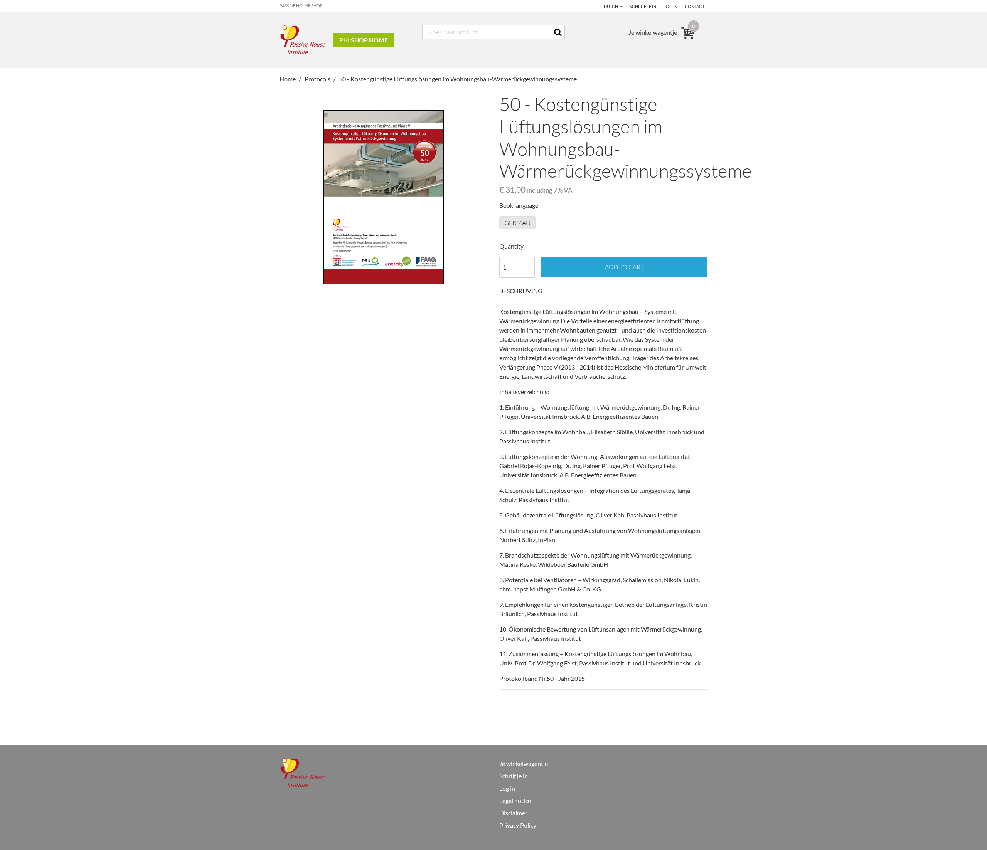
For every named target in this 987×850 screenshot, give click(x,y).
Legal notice (515, 800)
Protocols (317, 78)
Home (288, 78)
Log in (670, 6)
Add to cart (624, 267)
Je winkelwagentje (523, 763)
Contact (694, 6)
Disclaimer (513, 812)
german (517, 223)
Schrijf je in (643, 6)
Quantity (511, 246)
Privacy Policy (517, 825)
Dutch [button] (611, 6)
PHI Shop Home (363, 40)
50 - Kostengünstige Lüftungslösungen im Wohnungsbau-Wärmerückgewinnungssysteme (458, 78)
